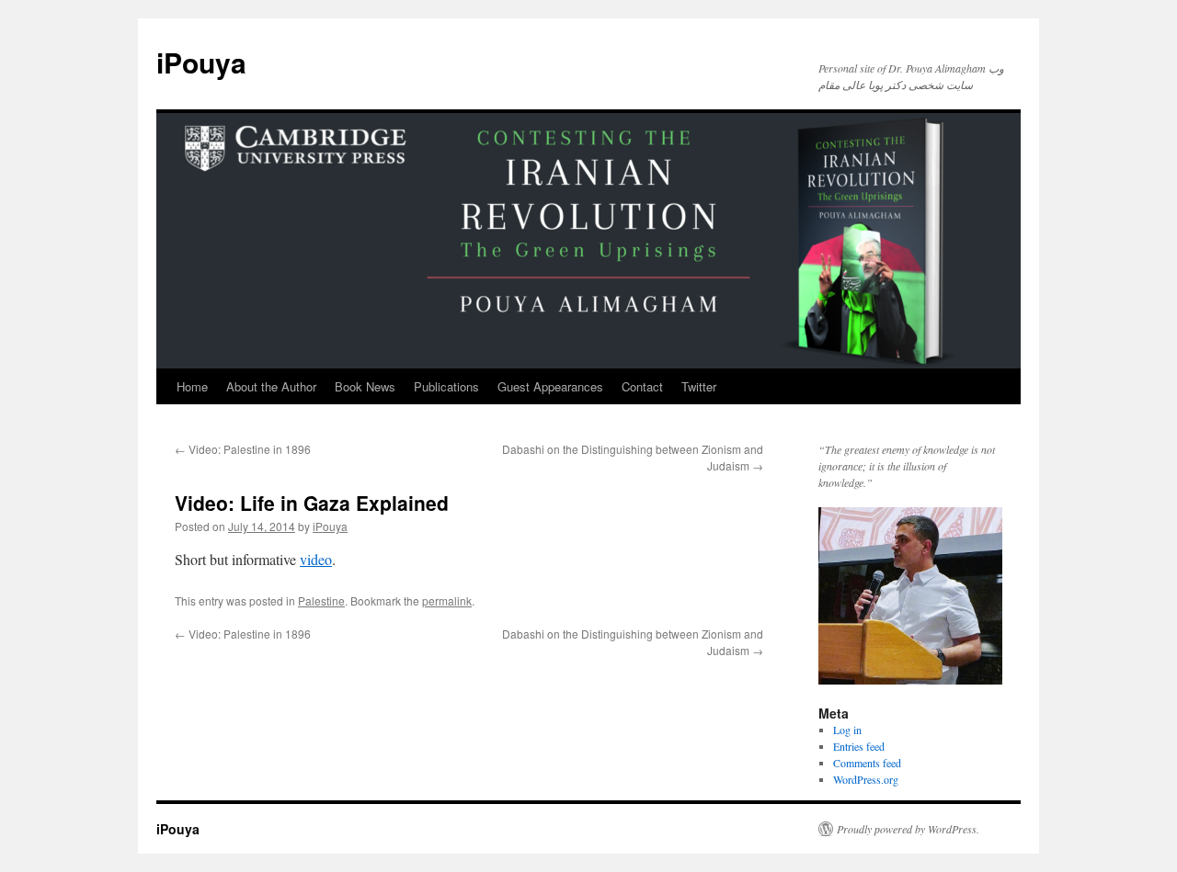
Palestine (321, 600)
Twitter (698, 386)
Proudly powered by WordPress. (908, 828)
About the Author (271, 386)
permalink (447, 600)
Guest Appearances (550, 386)
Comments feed (867, 762)
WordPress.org (865, 779)
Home (192, 386)
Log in (847, 729)
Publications (446, 386)
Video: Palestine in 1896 (243, 449)
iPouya (201, 62)
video (316, 559)
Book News (365, 386)
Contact (642, 386)
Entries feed (859, 746)
